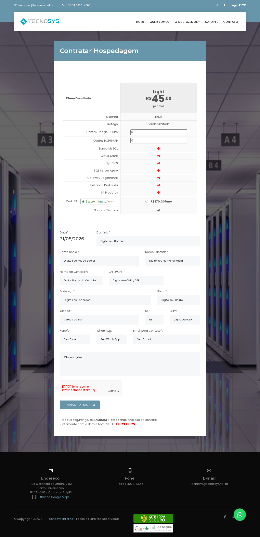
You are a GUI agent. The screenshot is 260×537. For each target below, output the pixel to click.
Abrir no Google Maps (53, 497)
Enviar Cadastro (79, 404)
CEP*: (173, 311)
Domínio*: (103, 232)
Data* (64, 232)
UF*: (148, 311)
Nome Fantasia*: (157, 252)
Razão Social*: (70, 252)
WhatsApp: (104, 331)
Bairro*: (162, 291)
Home (140, 22)
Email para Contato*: (148, 331)
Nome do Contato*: (74, 272)
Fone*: (64, 331)
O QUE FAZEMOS (186, 22)
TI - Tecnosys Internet (58, 519)
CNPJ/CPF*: (117, 272)
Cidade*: (66, 311)
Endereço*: (67, 291)
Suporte (211, 22)
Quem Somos (159, 22)
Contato (230, 22)
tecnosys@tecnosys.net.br (35, 5)
